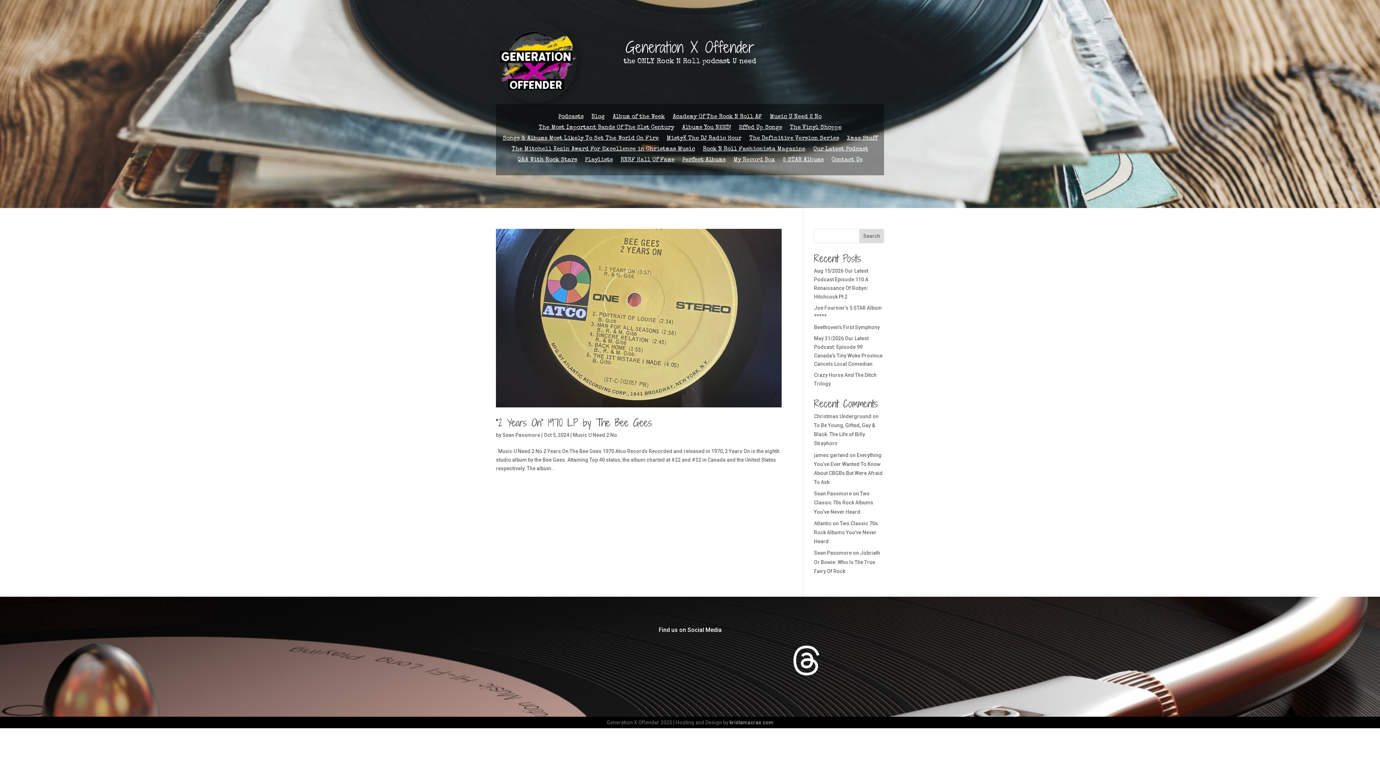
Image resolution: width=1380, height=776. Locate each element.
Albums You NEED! (706, 128)
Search (871, 236)
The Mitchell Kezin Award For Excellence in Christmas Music (603, 149)
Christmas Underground (842, 416)
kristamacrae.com (751, 722)
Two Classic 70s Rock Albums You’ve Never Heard (843, 502)
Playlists (599, 160)
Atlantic (823, 523)
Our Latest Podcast (840, 149)
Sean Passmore (521, 435)
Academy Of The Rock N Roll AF (717, 117)
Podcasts (571, 117)
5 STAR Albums (803, 160)
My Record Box (754, 160)
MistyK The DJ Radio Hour (704, 139)
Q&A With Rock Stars (547, 160)
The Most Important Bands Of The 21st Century (606, 128)
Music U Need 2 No (796, 117)
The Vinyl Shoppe (816, 128)
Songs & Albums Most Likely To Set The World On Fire (581, 139)
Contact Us (847, 160)
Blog (598, 117)
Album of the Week (639, 117)
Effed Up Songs (760, 128)
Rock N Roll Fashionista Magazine (754, 149)
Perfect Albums (704, 160)
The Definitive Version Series (794, 139)
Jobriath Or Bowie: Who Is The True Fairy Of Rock (847, 562)
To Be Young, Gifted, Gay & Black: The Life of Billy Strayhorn (844, 434)
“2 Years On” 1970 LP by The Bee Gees (574, 423)
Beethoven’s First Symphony (847, 327)
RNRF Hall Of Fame (648, 160)
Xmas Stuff (862, 139)
